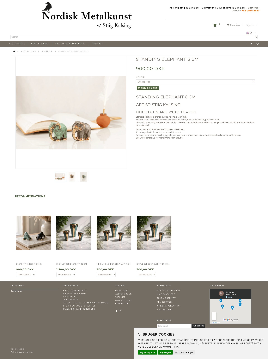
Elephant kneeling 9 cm (29, 264)
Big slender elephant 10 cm (71, 264)
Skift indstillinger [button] (183, 352)
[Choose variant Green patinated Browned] (25, 274)
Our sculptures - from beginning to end (86, 303)
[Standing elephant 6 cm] (71, 112)
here (238, 122)
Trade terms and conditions (79, 309)
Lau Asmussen (70, 300)
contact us (150, 137)
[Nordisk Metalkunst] (87, 16)
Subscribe (198, 326)
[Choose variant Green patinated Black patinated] (65, 274)
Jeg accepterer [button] (148, 352)
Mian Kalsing (70, 297)
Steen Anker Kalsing (74, 294)
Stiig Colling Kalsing (75, 290)
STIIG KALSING (166, 104)
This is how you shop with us (79, 306)
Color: (140, 77)
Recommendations (30, 196)
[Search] (256, 36)
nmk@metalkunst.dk (168, 306)
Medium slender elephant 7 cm (114, 264)
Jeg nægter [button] (165, 352)
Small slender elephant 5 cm (153, 264)
